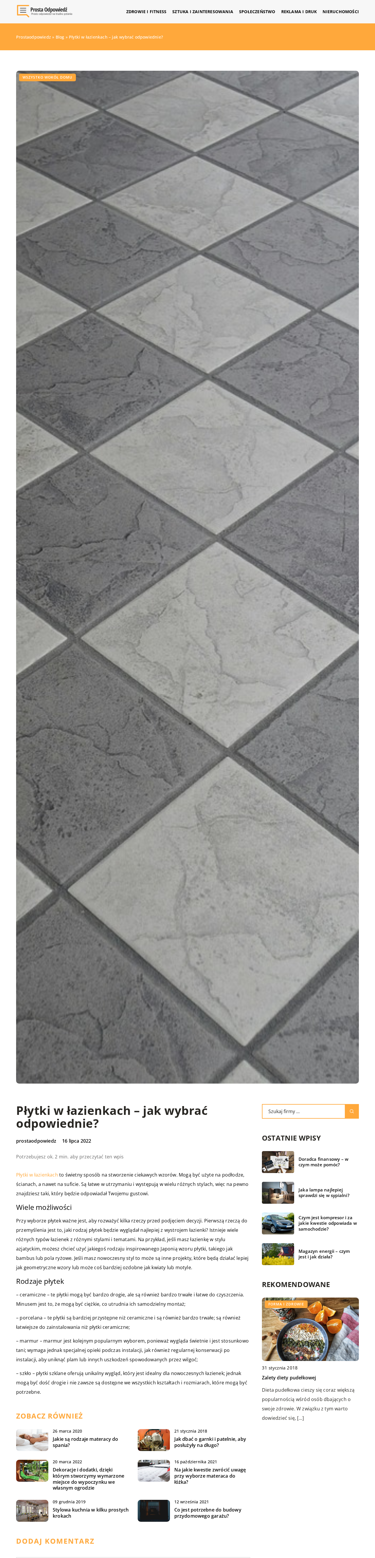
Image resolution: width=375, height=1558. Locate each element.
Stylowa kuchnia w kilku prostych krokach (91, 1513)
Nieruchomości (341, 11)
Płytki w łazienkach (37, 1175)
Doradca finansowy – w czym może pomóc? (323, 1162)
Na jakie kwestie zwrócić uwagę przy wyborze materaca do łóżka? (210, 1476)
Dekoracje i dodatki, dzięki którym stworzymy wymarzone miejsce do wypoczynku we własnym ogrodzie (88, 1479)
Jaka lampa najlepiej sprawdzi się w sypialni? (324, 1192)
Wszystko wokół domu (47, 77)
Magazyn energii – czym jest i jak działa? (324, 1254)
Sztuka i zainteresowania (202, 11)
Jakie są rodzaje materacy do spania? (85, 1442)
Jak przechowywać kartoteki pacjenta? (305, 1377)
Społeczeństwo (257, 11)
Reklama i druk (299, 11)
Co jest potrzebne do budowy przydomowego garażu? (207, 1513)
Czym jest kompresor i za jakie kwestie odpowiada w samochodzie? (328, 1223)
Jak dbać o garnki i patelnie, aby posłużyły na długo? (210, 1442)
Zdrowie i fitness (146, 11)
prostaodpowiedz (36, 1141)
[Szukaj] (352, 1111)
